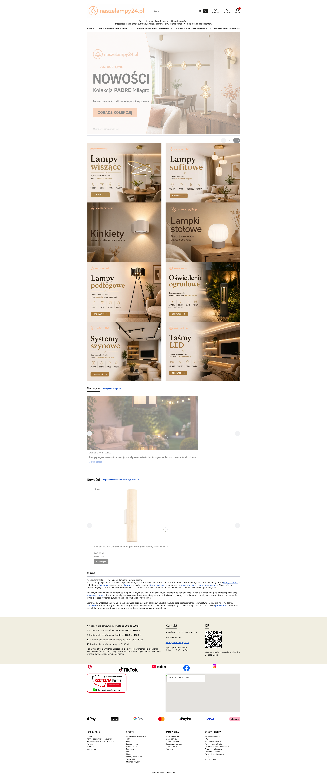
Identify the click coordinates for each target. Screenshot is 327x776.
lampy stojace (187, 585)
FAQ (206, 739)
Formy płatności (172, 736)
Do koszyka (101, 562)
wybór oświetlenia (100, 453)
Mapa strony (92, 749)
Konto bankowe (172, 739)
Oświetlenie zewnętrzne (136, 736)
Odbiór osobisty (172, 741)
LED (128, 751)
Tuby (128, 739)
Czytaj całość (95, 461)
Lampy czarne (132, 744)
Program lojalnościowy (214, 749)
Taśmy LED (131, 759)
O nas (89, 736)
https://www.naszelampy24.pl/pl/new (119, 480)
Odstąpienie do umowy (214, 754)
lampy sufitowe (230, 582)
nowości (91, 605)
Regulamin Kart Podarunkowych (100, 741)
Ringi (128, 741)
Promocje (169, 749)
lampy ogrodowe (95, 595)
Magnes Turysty (133, 762)
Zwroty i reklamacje (213, 741)
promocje (219, 605)
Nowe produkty (172, 746)
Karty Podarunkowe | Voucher (99, 739)
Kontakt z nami (211, 759)
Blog (207, 757)
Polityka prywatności (213, 744)
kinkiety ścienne (157, 585)
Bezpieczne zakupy (174, 744)
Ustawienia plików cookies (216, 746)
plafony (126, 585)
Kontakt (90, 744)
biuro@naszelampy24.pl (177, 642)
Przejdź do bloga (110, 388)
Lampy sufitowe (133, 757)
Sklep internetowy (162, 773)
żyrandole (103, 585)
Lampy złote (131, 746)
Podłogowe (131, 749)
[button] (205, 11)
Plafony (129, 754)
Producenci (91, 746)
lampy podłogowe (207, 585)
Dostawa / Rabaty (212, 751)
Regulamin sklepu (212, 736)
